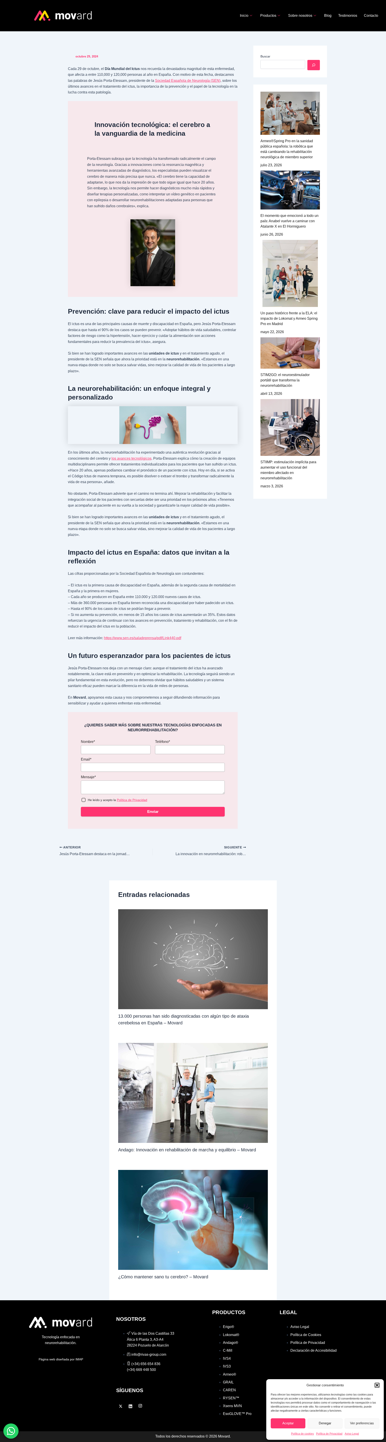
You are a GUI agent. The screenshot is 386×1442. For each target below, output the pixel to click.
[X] (120, 1406)
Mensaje (88, 777)
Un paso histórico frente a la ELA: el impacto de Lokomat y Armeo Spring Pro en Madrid (289, 318)
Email (86, 759)
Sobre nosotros (300, 15)
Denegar (325, 1423)
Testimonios (347, 15)
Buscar (265, 56)
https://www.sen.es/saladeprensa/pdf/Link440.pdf (142, 638)
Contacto (371, 15)
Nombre (88, 742)
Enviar (153, 812)
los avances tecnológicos (131, 458)
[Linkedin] (130, 1406)
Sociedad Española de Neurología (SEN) (187, 80)
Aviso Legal (352, 1433)
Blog (327, 15)
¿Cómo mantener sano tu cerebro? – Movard (163, 1276)
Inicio (244, 15)
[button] (377, 1385)
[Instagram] (140, 1406)
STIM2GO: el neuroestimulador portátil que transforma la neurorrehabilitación (285, 380)
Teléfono (162, 742)
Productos (268, 15)
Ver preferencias (362, 1423)
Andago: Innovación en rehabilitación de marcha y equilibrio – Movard (187, 1149)
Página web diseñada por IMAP (61, 1359)
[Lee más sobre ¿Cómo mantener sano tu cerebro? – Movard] (193, 1220)
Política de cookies (302, 1433)
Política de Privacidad (329, 1433)
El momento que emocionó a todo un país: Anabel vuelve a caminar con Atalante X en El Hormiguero (289, 221)
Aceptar (288, 1423)
